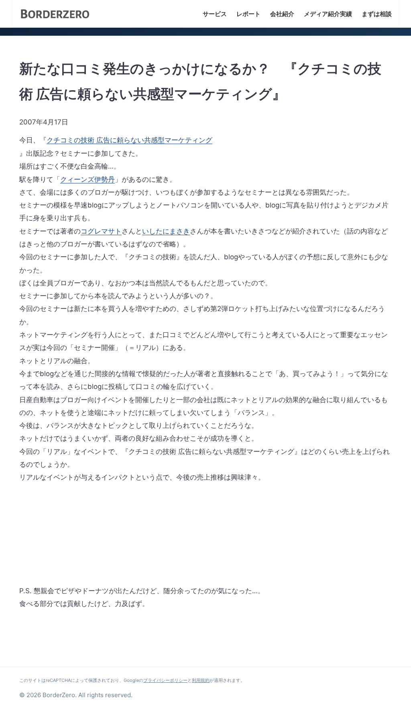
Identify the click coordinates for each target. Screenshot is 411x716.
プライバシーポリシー (165, 680)
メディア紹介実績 (328, 14)
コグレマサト (101, 231)
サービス (215, 14)
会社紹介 (282, 14)
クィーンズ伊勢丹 (87, 179)
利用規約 (201, 680)
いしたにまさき (166, 231)
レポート (248, 14)
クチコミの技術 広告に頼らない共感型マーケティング (129, 140)
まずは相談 (377, 14)
